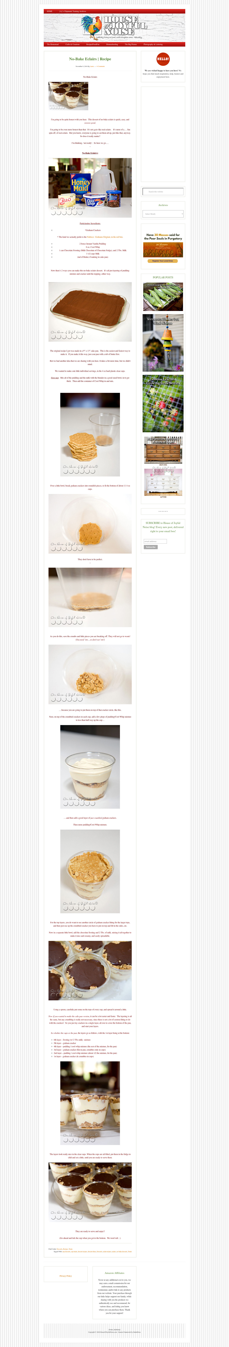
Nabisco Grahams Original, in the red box (105, 236)
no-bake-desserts (122, 1251)
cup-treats (74, 1251)
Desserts (59, 1249)
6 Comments (101, 66)
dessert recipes (82, 1251)
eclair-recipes (107, 1251)
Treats (70, 1249)
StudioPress (137, 1332)
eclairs (114, 1251)
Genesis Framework (124, 1332)
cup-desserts (66, 1251)
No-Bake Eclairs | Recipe (90, 59)
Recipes (65, 1249)
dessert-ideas (92, 1251)
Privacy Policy (66, 1275)
